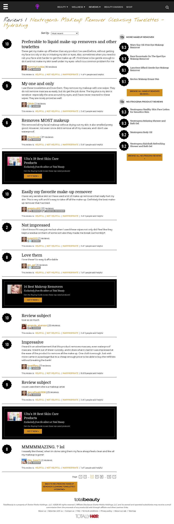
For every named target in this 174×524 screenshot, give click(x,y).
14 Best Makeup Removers (43, 286)
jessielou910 (33, 208)
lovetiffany (33, 365)
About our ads (120, 511)
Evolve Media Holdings (37, 505)
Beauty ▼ (62, 7)
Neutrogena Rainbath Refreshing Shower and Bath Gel (147, 145)
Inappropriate (70, 74)
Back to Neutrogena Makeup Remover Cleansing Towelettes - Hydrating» (59, 486)
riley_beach (33, 460)
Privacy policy (106, 511)
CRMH (30, 103)
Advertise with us (55, 511)
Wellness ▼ (78, 7)
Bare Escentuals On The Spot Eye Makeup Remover (148, 57)
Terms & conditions (90, 511)
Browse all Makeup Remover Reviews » (144, 92)
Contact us (69, 511)
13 (109, 477)
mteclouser (33, 137)
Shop (129, 7)
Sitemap (132, 511)
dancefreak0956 (36, 392)
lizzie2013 (32, 238)
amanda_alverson (37, 325)
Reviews (13, 20)
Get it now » (33, 176)
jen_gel (31, 265)
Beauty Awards (113, 7)
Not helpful (53, 74)
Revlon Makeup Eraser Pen (144, 79)
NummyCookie (35, 66)
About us (42, 511)
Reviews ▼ (95, 7)
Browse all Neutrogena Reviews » (144, 157)
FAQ (78, 511)
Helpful (39, 74)
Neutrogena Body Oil (141, 132)
